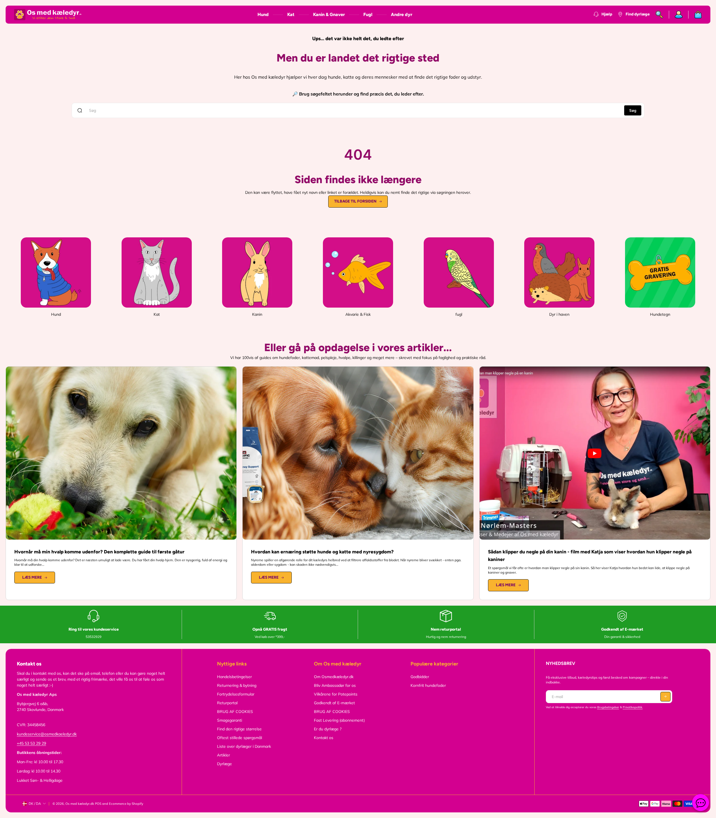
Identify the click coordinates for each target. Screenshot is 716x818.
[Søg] (659, 15)
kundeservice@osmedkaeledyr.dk (47, 734)
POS (98, 804)
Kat (291, 14)
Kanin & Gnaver (329, 14)
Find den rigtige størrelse (239, 728)
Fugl (367, 14)
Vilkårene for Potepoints (335, 694)
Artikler (223, 755)
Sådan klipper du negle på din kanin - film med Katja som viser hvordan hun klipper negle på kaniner (590, 555)
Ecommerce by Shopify (126, 804)
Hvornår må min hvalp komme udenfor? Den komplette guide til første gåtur (99, 552)
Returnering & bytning (236, 685)
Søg (632, 110)
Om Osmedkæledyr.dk (334, 676)
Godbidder (420, 676)
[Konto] (678, 15)
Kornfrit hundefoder (428, 685)
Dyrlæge (224, 763)
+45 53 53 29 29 (31, 743)
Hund (263, 14)
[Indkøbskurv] (695, 15)
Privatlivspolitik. (633, 707)
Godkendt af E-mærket (334, 702)
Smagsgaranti (229, 720)
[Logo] (47, 14)
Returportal (227, 702)
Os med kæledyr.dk (79, 804)
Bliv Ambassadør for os (335, 685)
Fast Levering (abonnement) (339, 720)
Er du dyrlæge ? (327, 728)
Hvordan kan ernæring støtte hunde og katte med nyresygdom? (322, 552)
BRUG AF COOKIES (235, 711)
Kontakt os (323, 737)
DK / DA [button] (35, 803)
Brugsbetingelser (608, 707)
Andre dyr (401, 14)
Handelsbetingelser (234, 676)
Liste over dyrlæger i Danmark (244, 746)
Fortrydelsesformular (235, 694)
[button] (665, 696)
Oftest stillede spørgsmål (239, 737)
